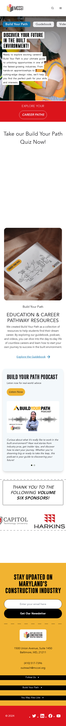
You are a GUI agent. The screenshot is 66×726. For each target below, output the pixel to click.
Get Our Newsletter (33, 613)
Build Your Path (16, 24)
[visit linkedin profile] (42, 716)
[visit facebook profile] (50, 716)
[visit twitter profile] (34, 716)
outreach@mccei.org (33, 668)
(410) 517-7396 (33, 663)
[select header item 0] (31, 465)
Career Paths (33, 115)
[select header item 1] (34, 465)
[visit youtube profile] (59, 716)
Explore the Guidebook (31, 357)
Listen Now (16, 392)
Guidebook (43, 24)
